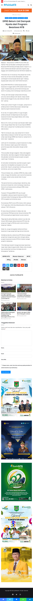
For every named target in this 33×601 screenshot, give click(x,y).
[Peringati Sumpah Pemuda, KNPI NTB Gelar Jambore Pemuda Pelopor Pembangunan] (8, 288)
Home (15, 14)
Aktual (18, 14)
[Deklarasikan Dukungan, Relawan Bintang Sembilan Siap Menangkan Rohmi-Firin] (8, 307)
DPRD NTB (6, 256)
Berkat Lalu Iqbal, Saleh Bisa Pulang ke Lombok (23, 313)
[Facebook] (4, 265)
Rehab (24, 259)
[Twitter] (7, 265)
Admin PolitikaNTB (8, 30)
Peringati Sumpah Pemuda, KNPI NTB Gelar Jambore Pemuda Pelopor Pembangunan (8, 296)
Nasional (15, 18)
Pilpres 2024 (20, 18)
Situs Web (3, 359)
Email (2, 353)
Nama (2, 347)
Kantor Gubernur (19, 256)
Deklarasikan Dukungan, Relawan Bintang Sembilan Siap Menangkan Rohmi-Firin (8, 315)
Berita (10, 18)
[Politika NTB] (10, 5)
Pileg (9, 259)
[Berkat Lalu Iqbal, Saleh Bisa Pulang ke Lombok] (24, 307)
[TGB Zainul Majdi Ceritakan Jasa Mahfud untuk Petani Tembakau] (24, 288)
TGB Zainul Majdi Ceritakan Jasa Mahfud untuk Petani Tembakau (24, 295)
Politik (26, 18)
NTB (29, 256)
